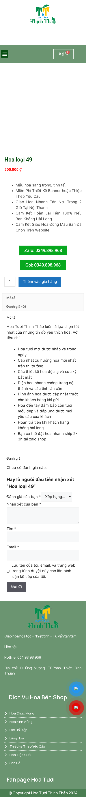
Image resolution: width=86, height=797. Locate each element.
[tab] (43, 297)
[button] (4, 54)
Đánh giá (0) (16, 307)
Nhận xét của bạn (24, 504)
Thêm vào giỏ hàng (40, 281)
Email (13, 547)
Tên (11, 528)
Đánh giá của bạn (24, 496)
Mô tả (10, 298)
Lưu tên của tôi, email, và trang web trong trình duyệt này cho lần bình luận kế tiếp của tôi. (43, 571)
